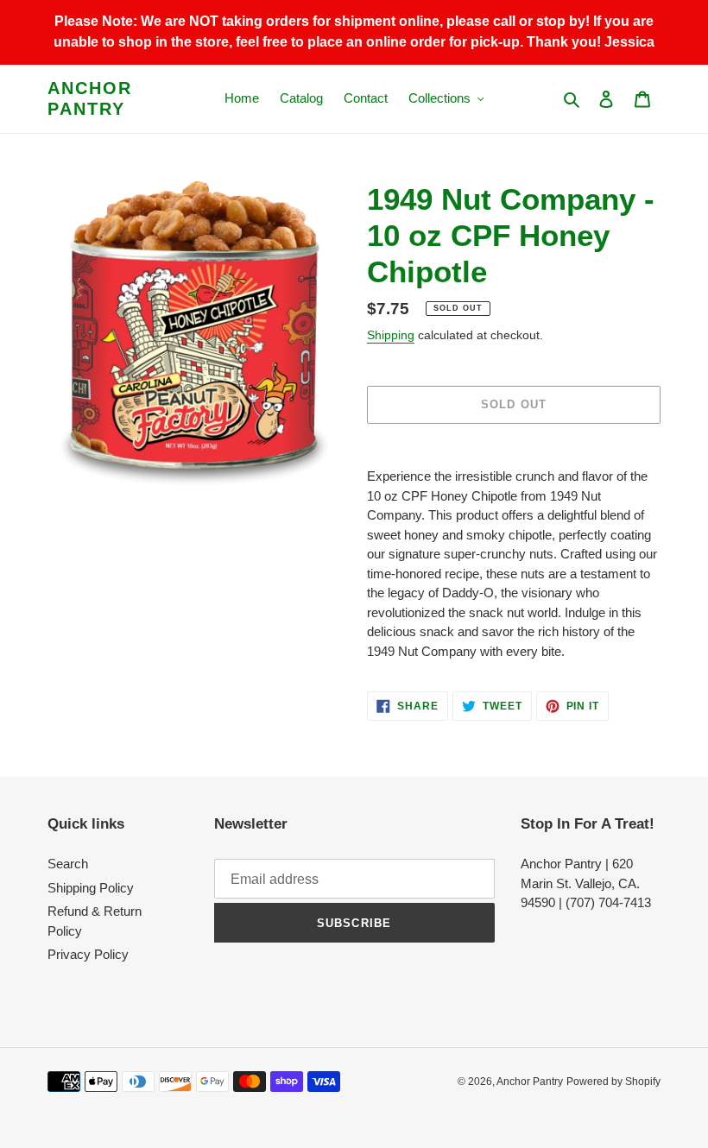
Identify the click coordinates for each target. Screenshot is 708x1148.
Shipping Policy (90, 887)
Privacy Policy (88, 954)
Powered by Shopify (613, 1081)
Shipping (390, 335)
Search (67, 863)
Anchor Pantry (89, 98)
